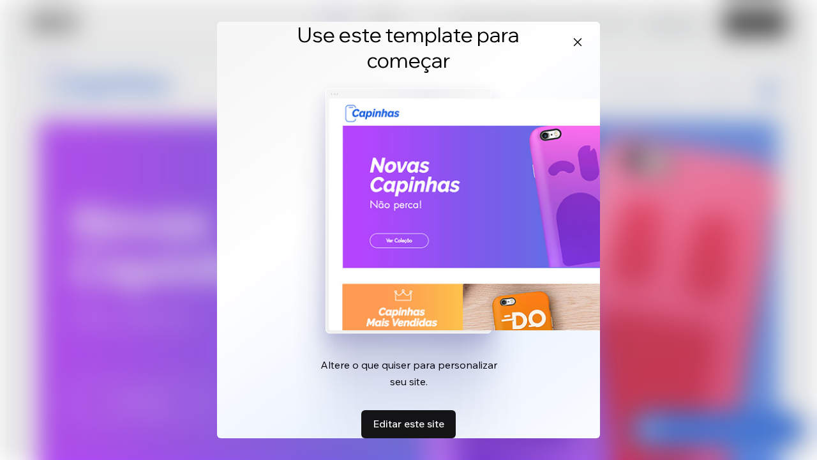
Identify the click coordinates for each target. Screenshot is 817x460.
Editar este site (408, 423)
